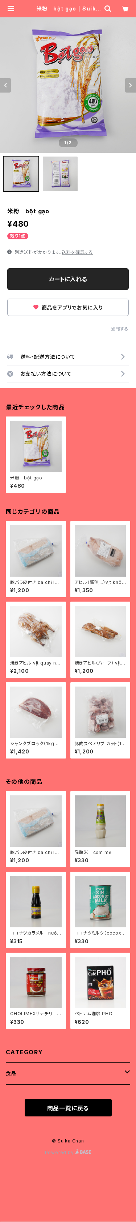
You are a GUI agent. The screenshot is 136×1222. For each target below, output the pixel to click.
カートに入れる (68, 279)
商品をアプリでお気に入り (71, 307)
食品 (11, 1073)
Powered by (60, 1152)
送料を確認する (77, 252)
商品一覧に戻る (68, 1108)
